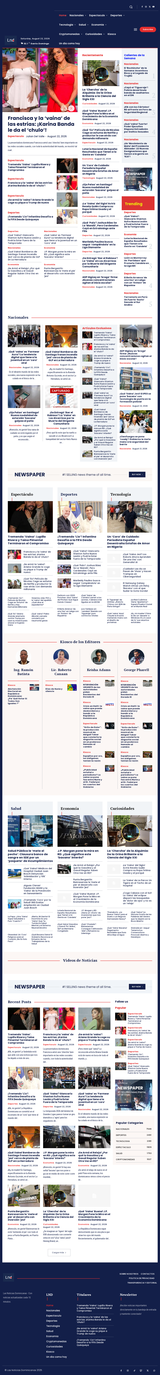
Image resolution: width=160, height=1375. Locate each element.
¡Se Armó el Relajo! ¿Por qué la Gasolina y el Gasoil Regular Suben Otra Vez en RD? (24, 272)
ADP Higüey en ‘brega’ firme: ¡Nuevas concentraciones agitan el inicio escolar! (100, 279)
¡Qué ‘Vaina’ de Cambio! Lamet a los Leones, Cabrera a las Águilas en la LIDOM (91, 598)
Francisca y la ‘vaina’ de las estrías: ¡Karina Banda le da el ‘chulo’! (41, 124)
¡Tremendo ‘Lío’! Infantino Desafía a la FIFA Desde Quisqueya (30, 218)
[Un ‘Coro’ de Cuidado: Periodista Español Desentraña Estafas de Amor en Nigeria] (129, 517)
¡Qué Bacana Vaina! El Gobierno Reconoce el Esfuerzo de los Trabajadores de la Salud (42, 939)
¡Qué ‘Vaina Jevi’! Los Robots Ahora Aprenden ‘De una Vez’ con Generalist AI (137, 558)
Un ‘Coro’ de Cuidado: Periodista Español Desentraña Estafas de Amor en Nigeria (100, 169)
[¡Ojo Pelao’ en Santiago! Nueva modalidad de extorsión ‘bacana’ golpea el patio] (24, 396)
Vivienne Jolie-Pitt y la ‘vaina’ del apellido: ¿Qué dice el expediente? (42, 601)
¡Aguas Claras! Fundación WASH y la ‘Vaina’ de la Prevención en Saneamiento (37, 889)
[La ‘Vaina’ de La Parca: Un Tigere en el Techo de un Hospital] (114, 883)
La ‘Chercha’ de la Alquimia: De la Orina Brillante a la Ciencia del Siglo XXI (99, 94)
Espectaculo (16, 136)
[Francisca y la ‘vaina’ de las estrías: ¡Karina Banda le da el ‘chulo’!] (40, 80)
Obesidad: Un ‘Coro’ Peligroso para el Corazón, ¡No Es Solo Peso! (17, 938)
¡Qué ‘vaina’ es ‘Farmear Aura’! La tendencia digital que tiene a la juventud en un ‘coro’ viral (60, 239)
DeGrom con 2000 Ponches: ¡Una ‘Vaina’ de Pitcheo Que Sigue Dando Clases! (68, 598)
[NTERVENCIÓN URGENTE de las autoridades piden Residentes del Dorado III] (109, 683)
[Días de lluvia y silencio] (72, 687)
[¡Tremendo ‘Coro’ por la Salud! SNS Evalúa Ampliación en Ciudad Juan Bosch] (14, 904)
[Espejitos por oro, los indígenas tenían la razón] (109, 754)
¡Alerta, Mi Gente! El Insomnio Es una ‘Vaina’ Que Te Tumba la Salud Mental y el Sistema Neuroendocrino (41, 922)
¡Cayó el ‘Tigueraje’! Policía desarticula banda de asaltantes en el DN (136, 91)
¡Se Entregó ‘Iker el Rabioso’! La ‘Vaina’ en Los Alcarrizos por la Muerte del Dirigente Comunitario (100, 262)
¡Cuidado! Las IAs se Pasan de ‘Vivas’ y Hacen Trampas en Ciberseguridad (137, 572)
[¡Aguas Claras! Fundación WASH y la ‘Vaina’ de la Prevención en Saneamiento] (14, 889)
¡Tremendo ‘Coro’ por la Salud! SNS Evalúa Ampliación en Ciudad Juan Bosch (37, 903)
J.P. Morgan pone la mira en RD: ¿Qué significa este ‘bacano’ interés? (60, 254)
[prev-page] (64, 108)
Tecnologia (88, 178)
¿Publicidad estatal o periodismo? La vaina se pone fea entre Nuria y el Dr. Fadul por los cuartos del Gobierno (92, 778)
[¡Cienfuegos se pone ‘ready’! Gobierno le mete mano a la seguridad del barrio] (136, 421)
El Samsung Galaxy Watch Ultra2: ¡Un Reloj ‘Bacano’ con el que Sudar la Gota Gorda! (136, 587)
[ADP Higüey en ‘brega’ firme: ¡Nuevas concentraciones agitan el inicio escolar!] (136, 336)
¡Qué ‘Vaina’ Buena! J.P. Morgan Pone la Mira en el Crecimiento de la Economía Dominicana (100, 115)
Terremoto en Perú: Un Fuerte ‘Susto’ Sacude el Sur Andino (136, 300)
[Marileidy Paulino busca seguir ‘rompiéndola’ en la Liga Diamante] (64, 583)
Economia (49, 248)
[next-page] (71, 108)
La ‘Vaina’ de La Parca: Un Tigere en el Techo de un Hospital (137, 883)
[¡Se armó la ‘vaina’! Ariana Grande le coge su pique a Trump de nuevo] (67, 199)
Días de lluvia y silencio (53, 690)
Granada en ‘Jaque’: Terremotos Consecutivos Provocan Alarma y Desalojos (140, 932)
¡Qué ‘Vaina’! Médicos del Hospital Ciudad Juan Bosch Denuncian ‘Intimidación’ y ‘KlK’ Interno (38, 873)
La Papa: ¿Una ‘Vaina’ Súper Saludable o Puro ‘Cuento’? (18, 918)
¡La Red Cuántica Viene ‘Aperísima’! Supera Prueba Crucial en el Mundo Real (141, 603)
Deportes (14, 212)
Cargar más (58, 1252)
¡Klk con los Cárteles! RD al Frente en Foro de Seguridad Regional (138, 109)
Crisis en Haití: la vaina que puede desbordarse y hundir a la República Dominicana (92, 712)
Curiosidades (89, 103)
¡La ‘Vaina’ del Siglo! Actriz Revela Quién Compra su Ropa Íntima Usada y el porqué (98, 208)
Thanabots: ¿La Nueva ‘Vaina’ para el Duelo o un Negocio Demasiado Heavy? (117, 915)
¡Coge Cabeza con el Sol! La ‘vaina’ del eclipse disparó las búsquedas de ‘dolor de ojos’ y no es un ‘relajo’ (137, 898)
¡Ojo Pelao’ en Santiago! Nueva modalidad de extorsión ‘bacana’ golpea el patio (100, 189)
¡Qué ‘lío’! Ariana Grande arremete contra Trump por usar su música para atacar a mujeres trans (17, 619)
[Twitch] (141, 1370)
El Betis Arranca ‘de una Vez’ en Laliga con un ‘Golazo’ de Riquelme (135, 281)
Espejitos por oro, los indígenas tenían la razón (93, 758)
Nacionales (50, 231)
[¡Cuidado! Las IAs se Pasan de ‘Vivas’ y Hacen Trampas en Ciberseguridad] (114, 572)
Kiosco (11, 685)
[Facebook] (142, 7)
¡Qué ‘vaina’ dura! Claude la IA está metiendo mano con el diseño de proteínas (117, 618)
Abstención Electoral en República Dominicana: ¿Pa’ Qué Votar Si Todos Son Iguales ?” (17, 696)
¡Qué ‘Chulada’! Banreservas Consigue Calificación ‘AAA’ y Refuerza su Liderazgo (91, 929)
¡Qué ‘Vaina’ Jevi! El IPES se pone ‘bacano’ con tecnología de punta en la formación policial (135, 397)
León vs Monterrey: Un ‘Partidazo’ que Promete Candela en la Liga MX (136, 261)
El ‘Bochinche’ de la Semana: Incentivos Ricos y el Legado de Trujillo (136, 71)
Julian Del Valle (35, 136)
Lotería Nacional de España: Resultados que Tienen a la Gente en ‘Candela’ (100, 151)
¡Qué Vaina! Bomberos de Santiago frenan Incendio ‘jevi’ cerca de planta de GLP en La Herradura (24, 255)
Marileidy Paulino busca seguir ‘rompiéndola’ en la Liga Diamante (98, 244)
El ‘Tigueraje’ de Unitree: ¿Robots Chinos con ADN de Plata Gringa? (116, 603)
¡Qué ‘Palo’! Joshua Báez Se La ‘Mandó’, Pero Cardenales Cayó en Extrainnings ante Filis (100, 227)
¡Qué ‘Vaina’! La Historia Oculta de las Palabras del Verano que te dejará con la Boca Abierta (141, 917)
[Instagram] (146, 7)
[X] (150, 7)
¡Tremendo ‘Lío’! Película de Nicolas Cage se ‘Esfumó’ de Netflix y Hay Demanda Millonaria (18, 602)
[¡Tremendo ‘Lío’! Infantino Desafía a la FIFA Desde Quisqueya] (67, 216)
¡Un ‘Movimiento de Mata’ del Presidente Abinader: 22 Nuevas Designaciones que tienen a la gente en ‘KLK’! (136, 150)
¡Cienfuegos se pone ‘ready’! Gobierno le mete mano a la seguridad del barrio (135, 440)
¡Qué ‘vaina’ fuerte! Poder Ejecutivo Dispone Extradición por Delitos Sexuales (136, 127)
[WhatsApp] (154, 1370)
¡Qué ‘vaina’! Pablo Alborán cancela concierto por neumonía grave (40, 617)
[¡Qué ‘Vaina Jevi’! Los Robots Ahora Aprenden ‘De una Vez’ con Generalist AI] (114, 558)
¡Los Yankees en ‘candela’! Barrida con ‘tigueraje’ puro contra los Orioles (91, 612)
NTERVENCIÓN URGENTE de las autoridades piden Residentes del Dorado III (91, 690)
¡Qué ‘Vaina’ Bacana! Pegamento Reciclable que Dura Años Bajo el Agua (117, 931)
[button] (131, 7)
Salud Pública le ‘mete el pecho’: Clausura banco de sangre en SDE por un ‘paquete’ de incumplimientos (30, 856)
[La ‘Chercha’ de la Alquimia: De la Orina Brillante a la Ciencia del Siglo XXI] (100, 73)
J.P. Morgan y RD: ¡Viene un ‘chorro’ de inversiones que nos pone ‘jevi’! (91, 913)
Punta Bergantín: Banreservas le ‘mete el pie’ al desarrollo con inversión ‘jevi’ (59, 272)
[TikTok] (134, 1370)
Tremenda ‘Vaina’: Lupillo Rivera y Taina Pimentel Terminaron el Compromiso (29, 167)
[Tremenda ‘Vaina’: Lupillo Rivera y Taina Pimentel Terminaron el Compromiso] (67, 165)
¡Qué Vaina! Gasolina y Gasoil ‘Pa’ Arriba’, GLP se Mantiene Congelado (68, 927)
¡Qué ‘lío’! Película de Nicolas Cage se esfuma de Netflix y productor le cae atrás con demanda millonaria (100, 134)
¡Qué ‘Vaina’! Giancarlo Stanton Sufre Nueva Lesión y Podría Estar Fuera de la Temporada (24, 239)
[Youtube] (153, 7)
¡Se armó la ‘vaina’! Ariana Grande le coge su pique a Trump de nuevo (31, 201)
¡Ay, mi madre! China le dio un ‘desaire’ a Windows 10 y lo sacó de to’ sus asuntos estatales (141, 618)
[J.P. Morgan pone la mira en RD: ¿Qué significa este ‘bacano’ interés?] (87, 428)
